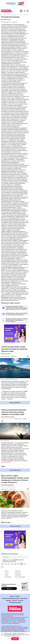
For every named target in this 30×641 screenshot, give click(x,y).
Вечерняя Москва (6, 19)
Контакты (20, 600)
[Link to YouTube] (15, 564)
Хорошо (15, 638)
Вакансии (8, 600)
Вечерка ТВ (17, 571)
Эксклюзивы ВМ (9, 418)
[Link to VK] (5, 564)
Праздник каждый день (10, 487)
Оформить (9, 588)
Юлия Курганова (5, 353)
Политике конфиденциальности (13, 635)
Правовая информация (15, 602)
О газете (12, 596)
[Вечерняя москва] (15, 609)
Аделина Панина (6, 462)
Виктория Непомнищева (7, 417)
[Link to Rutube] (25, 564)
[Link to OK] (9, 564)
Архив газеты (23, 598)
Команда (14, 600)
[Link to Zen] (12, 564)
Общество (14, 22)
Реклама (17, 596)
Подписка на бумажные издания (10, 598)
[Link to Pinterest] (2, 567)
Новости (7, 571)
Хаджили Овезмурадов (7, 485)
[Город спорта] (21, 11)
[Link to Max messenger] (2, 564)
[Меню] (27, 10)
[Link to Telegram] (18, 564)
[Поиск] (24, 10)
